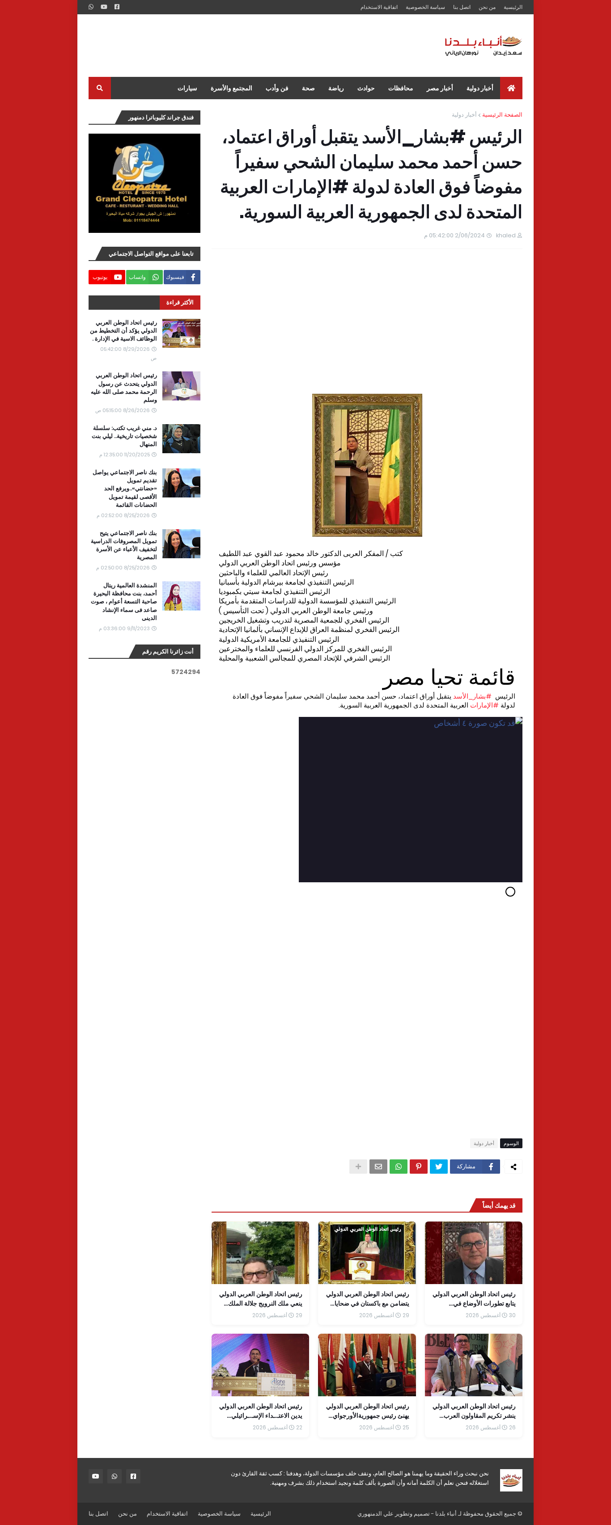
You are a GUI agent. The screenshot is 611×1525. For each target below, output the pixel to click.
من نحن (487, 7)
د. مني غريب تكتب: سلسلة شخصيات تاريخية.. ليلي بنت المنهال (124, 436)
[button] (367, 910)
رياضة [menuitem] (336, 88)
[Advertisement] (251, 45)
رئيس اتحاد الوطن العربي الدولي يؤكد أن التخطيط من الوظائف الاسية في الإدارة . (123, 331)
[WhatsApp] (398, 1166)
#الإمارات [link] (484, 705)
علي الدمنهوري (375, 1513)
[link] (367, 799)
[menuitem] (511, 88)
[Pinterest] (419, 1166)
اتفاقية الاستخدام (379, 7)
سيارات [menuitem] (187, 88)
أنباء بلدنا (446, 1513)
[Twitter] (439, 1166)
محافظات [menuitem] (400, 88)
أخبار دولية (464, 114)
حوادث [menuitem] (366, 88)
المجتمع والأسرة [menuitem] (231, 88)
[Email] (378, 1166)
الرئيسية (513, 7)
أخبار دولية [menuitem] (480, 88)
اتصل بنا (462, 7)
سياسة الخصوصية (425, 7)
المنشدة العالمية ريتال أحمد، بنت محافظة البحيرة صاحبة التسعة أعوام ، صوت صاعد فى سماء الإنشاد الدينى (124, 601)
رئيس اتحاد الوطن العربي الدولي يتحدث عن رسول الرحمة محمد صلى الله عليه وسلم (124, 387)
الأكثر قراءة (180, 302)
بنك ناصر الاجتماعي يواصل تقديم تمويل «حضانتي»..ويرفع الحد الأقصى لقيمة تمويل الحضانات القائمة (125, 488)
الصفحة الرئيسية (502, 114)
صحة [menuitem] (308, 88)
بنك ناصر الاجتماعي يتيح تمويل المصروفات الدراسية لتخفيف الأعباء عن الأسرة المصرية (124, 545)
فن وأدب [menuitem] (277, 88)
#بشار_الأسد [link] (472, 696)
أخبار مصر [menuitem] (440, 88)
